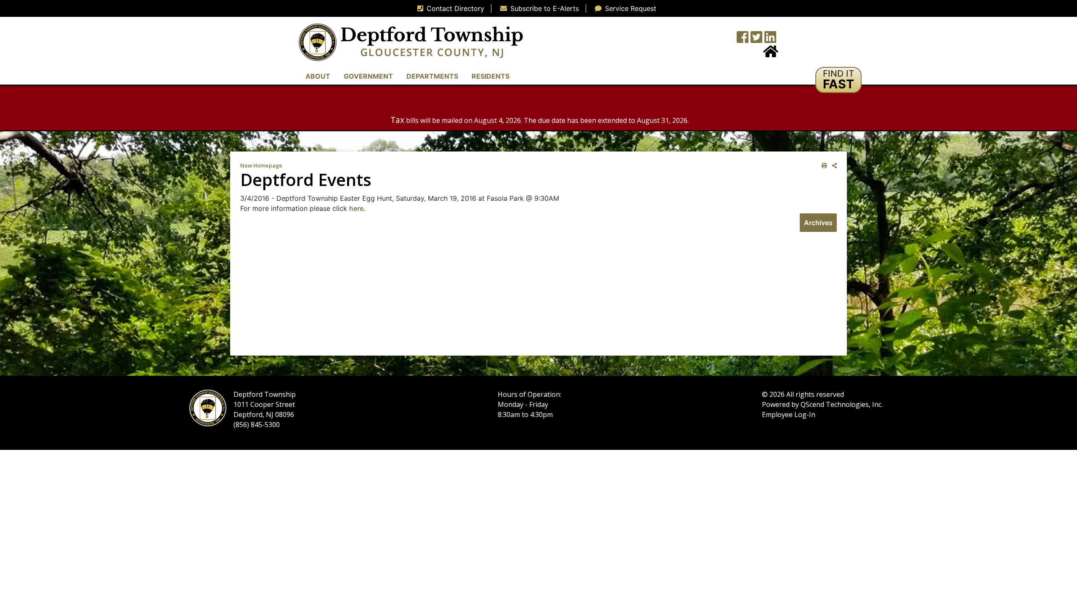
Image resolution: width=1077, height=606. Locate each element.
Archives (818, 222)
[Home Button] (770, 54)
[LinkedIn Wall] (770, 39)
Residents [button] (490, 76)
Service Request (630, 8)
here (356, 208)
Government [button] (368, 76)
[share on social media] (833, 165)
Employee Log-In (788, 414)
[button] (838, 80)
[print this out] (822, 165)
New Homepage (261, 165)
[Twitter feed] (756, 39)
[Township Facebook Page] (742, 39)
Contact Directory (455, 8)
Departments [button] (432, 76)
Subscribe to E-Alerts (544, 8)
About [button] (317, 76)
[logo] (411, 41)
